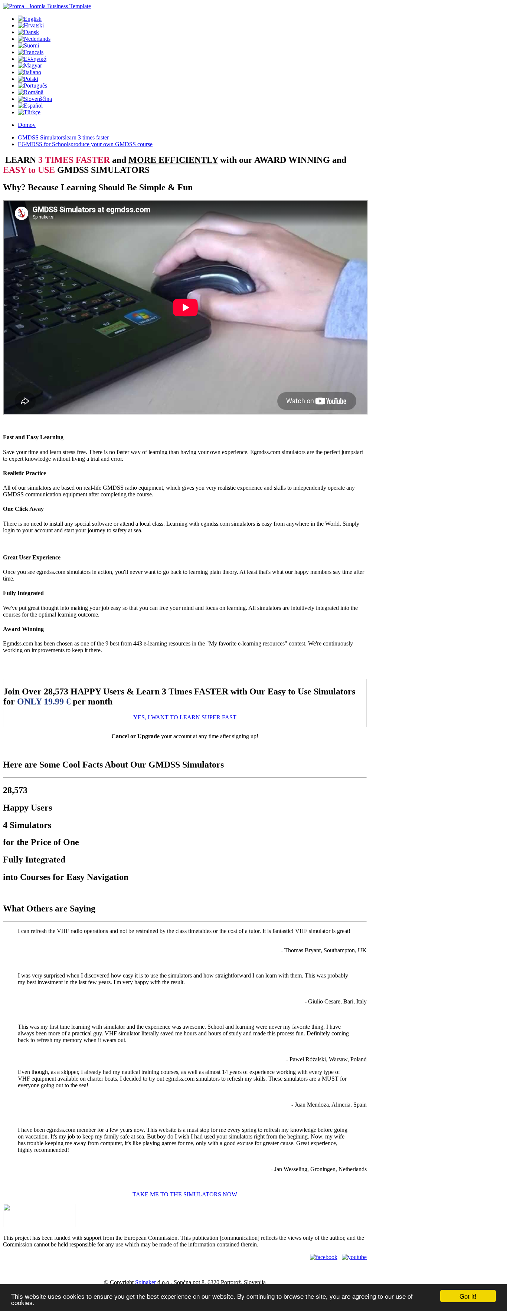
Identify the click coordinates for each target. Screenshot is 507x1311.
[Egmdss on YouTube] (354, 1257)
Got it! (468, 1296)
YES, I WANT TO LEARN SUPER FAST (184, 717)
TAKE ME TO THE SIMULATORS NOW (185, 1194)
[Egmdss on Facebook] (323, 1257)
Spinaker (145, 1282)
